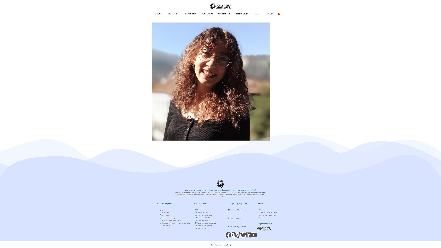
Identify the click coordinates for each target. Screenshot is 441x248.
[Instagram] (233, 235)
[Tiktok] (238, 235)
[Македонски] (278, 14)
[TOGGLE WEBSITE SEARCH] (285, 14)
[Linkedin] (248, 235)
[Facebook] (228, 235)
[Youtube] (253, 235)
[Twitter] (243, 235)
